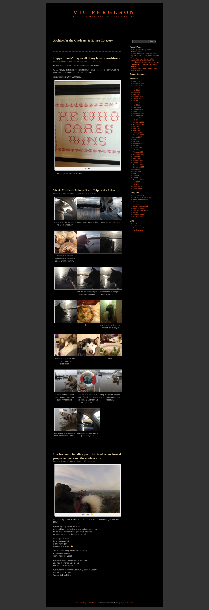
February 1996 (138, 160)
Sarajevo (136, 212)
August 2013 (137, 86)
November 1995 (138, 167)
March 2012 (137, 107)
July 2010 (136, 120)
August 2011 (137, 118)
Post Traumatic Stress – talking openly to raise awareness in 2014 (143, 60)
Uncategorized (138, 217)
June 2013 (136, 88)
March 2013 (137, 94)
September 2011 (138, 116)
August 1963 (137, 188)
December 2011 (138, 113)
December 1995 (138, 165)
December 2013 (138, 83)
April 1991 (136, 175)
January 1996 (137, 163)
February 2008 (138, 133)
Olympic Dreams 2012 (140, 206)
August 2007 (137, 137)
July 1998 (136, 150)
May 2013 (136, 90)
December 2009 (138, 122)
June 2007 (136, 139)
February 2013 (138, 96)
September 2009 (139, 124)
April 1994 (136, 169)
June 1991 (136, 173)
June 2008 (136, 128)
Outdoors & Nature (76, 61)
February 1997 (138, 152)
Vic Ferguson (104, 12)
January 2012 (137, 111)
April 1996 (136, 156)
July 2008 (136, 126)
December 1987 (138, 180)
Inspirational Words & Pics (142, 197)
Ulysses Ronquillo (127, 603)
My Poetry (136, 202)
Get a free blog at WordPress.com (88, 603)
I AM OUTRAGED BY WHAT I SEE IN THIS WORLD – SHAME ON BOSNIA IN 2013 (145, 64)
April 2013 (136, 92)
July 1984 (136, 184)
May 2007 (136, 141)
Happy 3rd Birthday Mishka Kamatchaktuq (141, 50)
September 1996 (139, 154)
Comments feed (138, 228)
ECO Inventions (138, 195)
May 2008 (136, 130)
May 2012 (136, 105)
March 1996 (137, 158)
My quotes (64, 61)
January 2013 (137, 98)
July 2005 (136, 145)
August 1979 (137, 186)
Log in (135, 223)
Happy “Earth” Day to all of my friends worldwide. (87, 58)
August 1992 (137, 171)
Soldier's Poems (138, 214)
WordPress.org (138, 230)
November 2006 (138, 143)
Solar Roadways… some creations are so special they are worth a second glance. (145, 55)
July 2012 (136, 101)
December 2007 (138, 135)
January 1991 (137, 177)
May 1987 (136, 182)
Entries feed (137, 226)
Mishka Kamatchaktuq (140, 199)
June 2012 (136, 103)
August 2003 (137, 148)
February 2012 (138, 109)
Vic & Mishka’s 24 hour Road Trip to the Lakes (84, 190)
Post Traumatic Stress (140, 210)
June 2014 (136, 81)
